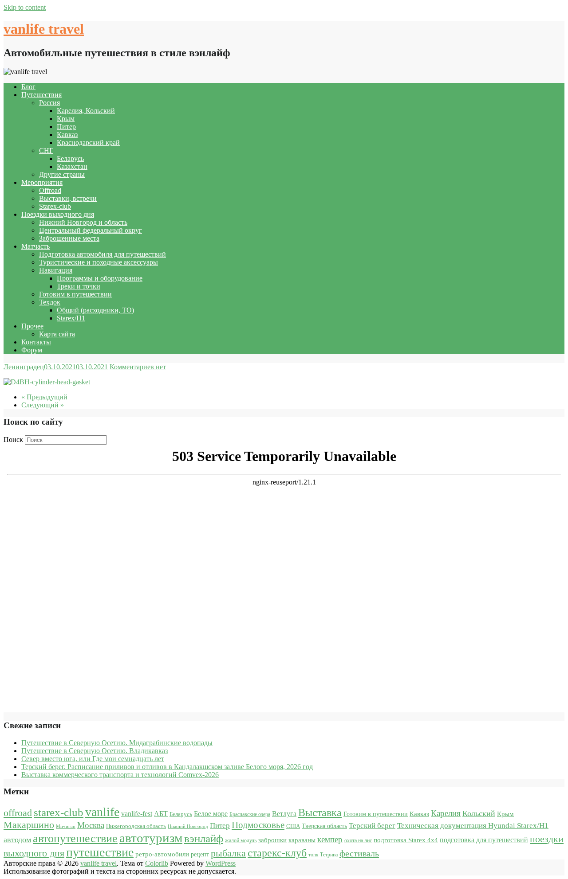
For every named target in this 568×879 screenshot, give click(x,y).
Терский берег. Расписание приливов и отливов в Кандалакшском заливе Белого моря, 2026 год (167, 766)
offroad (18, 813)
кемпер (330, 839)
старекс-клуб (277, 853)
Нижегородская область (136, 826)
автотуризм (150, 838)
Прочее (32, 326)
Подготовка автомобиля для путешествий (102, 254)
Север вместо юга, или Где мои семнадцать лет (92, 758)
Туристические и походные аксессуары (98, 262)
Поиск (13, 439)
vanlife (102, 812)
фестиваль (359, 853)
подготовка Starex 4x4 (406, 840)
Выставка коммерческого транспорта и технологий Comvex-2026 (120, 774)
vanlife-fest (136, 813)
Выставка (320, 812)
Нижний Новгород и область (83, 222)
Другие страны (62, 174)
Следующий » (42, 405)
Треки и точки (78, 286)
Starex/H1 (71, 318)
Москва (90, 825)
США (293, 826)
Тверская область (324, 826)
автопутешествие (75, 838)
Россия (49, 102)
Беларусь (70, 158)
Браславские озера (249, 814)
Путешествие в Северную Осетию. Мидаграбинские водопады (117, 742)
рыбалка (228, 853)
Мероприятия (42, 182)
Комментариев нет (138, 367)
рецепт (200, 854)
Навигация (55, 270)
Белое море (211, 813)
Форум (31, 350)
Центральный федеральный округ (90, 230)
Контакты (36, 342)
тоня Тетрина (323, 855)
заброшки (272, 840)
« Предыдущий (44, 397)
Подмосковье (258, 825)
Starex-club (55, 206)
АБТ (161, 813)
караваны (302, 840)
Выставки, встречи (68, 198)
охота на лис (358, 840)
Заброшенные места (69, 238)
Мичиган (65, 826)
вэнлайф (203, 838)
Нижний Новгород (188, 826)
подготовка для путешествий (484, 840)
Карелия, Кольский (86, 110)
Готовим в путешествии (75, 294)
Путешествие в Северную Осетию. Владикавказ (94, 750)
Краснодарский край (88, 142)
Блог (28, 86)
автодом (17, 839)
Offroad (50, 190)
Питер (66, 126)
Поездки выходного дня (57, 214)
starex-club (58, 812)
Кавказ (67, 134)
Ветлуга (284, 813)
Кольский (478, 813)
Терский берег (372, 825)
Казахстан (72, 166)
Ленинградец (24, 367)
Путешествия (41, 94)
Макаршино (29, 824)
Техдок (49, 302)
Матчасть (35, 246)
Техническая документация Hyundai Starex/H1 (472, 825)
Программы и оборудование (99, 278)
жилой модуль (240, 840)
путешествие (100, 852)
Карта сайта (57, 334)
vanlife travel (44, 29)
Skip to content (25, 7)
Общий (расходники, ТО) (95, 310)
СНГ (46, 150)
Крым (66, 118)
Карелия (446, 813)
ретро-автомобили (162, 854)
